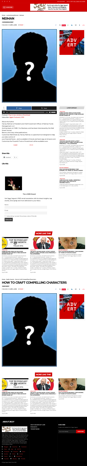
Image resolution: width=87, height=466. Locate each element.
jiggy (21, 25)
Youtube (6, 458)
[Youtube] (2, 459)
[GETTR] (15, 449)
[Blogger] (2, 447)
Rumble (6, 454)
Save (64, 25)
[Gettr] (83, 25)
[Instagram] (4, 1)
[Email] (75, 25)
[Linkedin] (71, 25)
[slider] (53, 112)
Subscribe (81, 431)
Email (6, 210)
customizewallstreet (12, 15)
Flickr (5, 449)
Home (3, 15)
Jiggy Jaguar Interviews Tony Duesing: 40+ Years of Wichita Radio (71, 169)
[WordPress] (14, 456)
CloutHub (14, 446)
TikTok (13, 454)
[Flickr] (2, 449)
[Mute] (50, 112)
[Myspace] (11, 451)
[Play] (4, 112)
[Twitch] (2, 456)
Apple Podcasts (14, 117)
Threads (23, 458)
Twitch (6, 456)
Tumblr (21, 454)
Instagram (6, 451)
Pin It (31, 145)
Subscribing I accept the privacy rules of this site (21, 216)
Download (26, 115)
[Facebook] (2, 1)
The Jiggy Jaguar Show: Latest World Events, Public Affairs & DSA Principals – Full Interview (71, 142)
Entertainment (64, 167)
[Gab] (9, 449)
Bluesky (15, 458)
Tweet (15, 145)
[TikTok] (7, 1)
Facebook (24, 446)
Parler (23, 451)
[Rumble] (2, 454)
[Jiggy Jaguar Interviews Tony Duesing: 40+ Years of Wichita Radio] (72, 243)
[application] (29, 112)
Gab (12, 449)
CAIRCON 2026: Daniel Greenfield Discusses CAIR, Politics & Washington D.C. (69, 181)
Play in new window (15, 115)
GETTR (19, 449)
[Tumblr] (79, 25)
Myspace (15, 451)
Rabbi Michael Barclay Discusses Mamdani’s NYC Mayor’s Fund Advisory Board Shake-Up (71, 114)
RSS (22, 117)
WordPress (19, 456)
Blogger (6, 446)
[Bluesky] (11, 459)
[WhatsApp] (67, 25)
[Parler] (20, 451)
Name (6, 204)
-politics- (62, 111)
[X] (9, 1)
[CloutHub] (10, 447)
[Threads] (19, 459)
